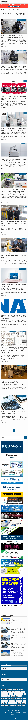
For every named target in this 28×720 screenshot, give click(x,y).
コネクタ (3, 691)
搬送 (14, 700)
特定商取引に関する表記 (21, 712)
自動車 (19, 703)
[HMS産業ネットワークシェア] (12, 526)
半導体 (20, 698)
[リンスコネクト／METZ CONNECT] (12, 534)
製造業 (23, 703)
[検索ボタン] (23, 1)
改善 (17, 700)
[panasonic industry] (12, 458)
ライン (3, 696)
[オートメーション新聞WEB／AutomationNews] (5, 1)
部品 (15, 705)
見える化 (3, 705)
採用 (7, 700)
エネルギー (15, 689)
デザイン (11, 694)
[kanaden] (12, 566)
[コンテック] (12, 558)
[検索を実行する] (25, 437)
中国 (17, 696)
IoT (5, 689)
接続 (10, 700)
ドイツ (21, 694)
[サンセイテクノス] (12, 483)
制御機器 (3, 698)
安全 (24, 698)
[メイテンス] (12, 504)
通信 (11, 705)
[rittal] (12, 519)
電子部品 (19, 705)
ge (2, 689)
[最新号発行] (12, 606)
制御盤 (8, 698)
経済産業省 (14, 703)
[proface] (12, 511)
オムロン (21, 689)
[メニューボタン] (26, 1)
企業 (21, 696)
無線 (6, 703)
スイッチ (15, 691)
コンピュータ (9, 691)
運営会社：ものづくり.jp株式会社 (8, 712)
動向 (16, 698)
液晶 (24, 700)
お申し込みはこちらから (14, 6)
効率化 (12, 698)
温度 (2, 703)
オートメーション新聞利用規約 (14, 710)
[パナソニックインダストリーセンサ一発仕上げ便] (12, 468)
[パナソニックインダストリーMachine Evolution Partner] (12, 542)
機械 (21, 700)
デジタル (16, 694)
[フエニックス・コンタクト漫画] (12, 475)
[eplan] (12, 549)
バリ (25, 694)
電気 (23, 705)
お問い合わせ (14, 714)
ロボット (7, 696)
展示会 (3, 700)
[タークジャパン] (12, 496)
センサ (3, 694)
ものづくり (9, 689)
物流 (9, 703)
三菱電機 (13, 696)
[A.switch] (12, 573)
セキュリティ (21, 691)
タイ (7, 694)
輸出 (8, 705)
